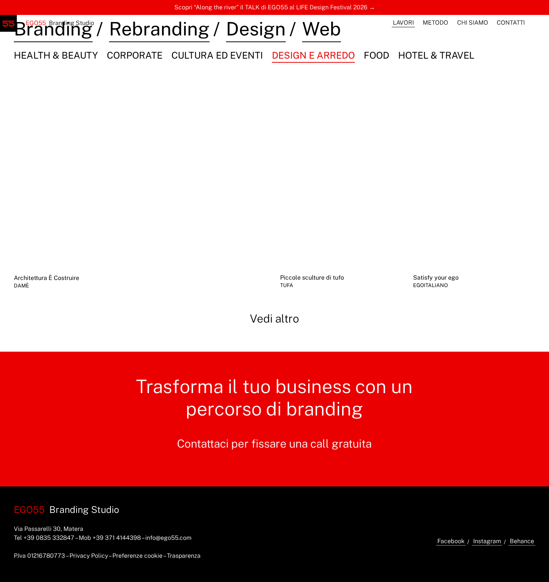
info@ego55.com (168, 537)
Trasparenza (184, 555)
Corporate (134, 55)
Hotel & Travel (436, 55)
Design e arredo (313, 55)
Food (376, 55)
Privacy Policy (88, 555)
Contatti (511, 22)
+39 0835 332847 (49, 537)
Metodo (435, 22)
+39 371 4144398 (117, 537)
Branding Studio (60, 23)
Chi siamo (472, 22)
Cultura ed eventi (217, 55)
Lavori (403, 22)
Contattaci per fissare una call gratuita (274, 443)
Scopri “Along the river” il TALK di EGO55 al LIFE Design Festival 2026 (270, 7)
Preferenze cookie (137, 555)
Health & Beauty (56, 55)
